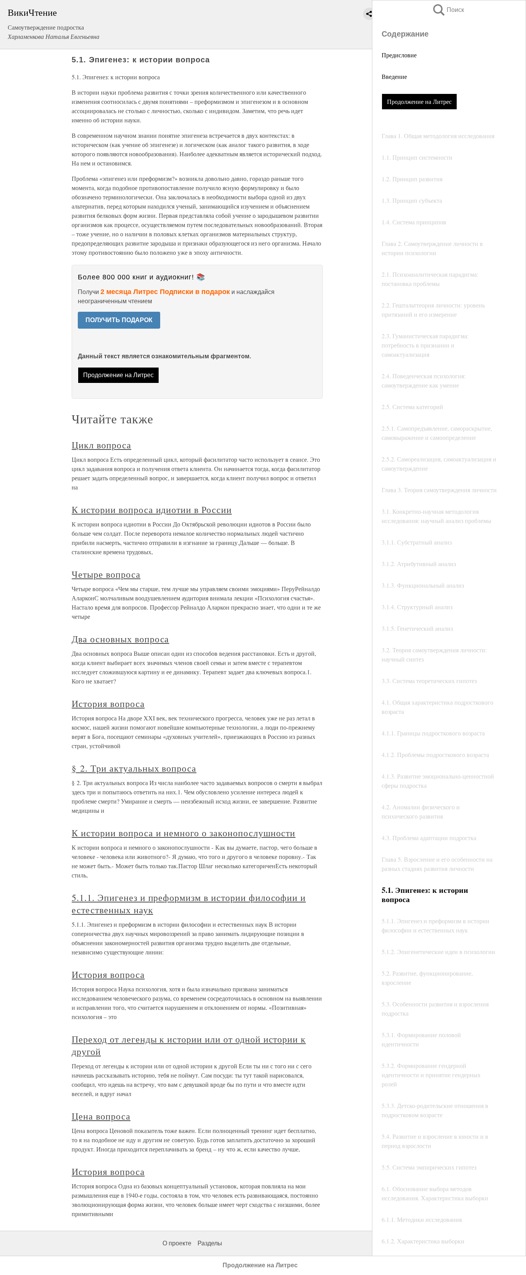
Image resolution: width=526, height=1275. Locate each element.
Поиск (448, 10)
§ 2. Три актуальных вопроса (134, 768)
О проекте (176, 1243)
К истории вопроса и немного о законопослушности (183, 833)
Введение (394, 76)
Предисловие (399, 55)
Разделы (210, 1243)
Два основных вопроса (120, 639)
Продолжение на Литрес (419, 101)
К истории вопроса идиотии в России (152, 509)
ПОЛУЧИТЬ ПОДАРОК (118, 320)
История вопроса (108, 703)
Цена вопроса (101, 1116)
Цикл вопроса (101, 445)
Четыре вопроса (106, 574)
